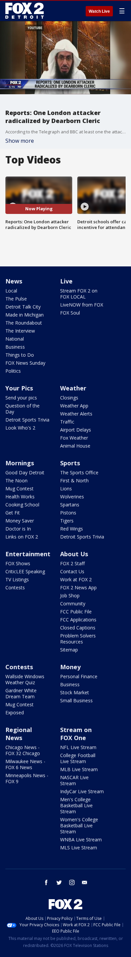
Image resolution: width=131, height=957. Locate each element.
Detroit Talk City (23, 307)
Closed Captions (77, 627)
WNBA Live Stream (81, 839)
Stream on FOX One (76, 734)
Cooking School (22, 504)
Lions (66, 488)
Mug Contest (19, 488)
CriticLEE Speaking (25, 571)
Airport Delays (75, 430)
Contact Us (72, 571)
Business (15, 347)
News (13, 281)
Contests (15, 587)
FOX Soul (70, 313)
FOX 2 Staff (72, 563)
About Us (74, 554)
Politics (13, 371)
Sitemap (69, 649)
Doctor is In (18, 528)
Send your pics (21, 397)
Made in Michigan (24, 315)
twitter (59, 882)
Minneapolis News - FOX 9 (26, 778)
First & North (74, 480)
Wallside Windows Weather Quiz (24, 679)
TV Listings (17, 579)
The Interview (20, 331)
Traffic (67, 421)
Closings (69, 397)
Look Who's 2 (20, 428)
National (14, 339)
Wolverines (72, 496)
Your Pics (19, 388)
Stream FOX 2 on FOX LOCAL (78, 293)
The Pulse (16, 298)
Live (66, 281)
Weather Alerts (76, 413)
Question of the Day (22, 408)
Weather (73, 388)
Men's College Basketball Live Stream (76, 805)
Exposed (14, 712)
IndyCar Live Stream (82, 791)
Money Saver (19, 520)
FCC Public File (76, 611)
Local (11, 290)
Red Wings (71, 528)
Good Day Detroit (24, 472)
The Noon (16, 480)
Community (72, 603)
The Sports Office (79, 472)
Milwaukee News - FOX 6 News (25, 764)
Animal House (75, 446)
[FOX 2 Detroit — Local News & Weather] (24, 11)
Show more (19, 140)
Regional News (18, 734)
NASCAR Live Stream (74, 780)
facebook (46, 882)
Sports (70, 463)
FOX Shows (17, 563)
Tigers (67, 520)
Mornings (19, 463)
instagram (72, 882)
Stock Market (74, 692)
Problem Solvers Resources (78, 638)
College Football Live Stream (77, 758)
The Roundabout (23, 323)
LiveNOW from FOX (81, 305)
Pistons (68, 512)
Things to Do (19, 355)
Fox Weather (74, 438)
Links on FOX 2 (21, 536)
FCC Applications (78, 619)
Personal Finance (78, 676)
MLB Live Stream (79, 769)
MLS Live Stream (78, 847)
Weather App (74, 405)
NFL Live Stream (78, 747)
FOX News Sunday (25, 363)
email (84, 882)
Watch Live (99, 11)
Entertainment (27, 554)
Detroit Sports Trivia (27, 419)
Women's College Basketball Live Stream (79, 825)
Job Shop (70, 595)
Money (70, 667)
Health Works (20, 496)
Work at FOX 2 (76, 579)
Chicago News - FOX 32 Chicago (22, 750)
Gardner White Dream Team (21, 693)
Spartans (69, 504)
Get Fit (12, 512)
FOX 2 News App (78, 587)
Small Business (76, 700)
